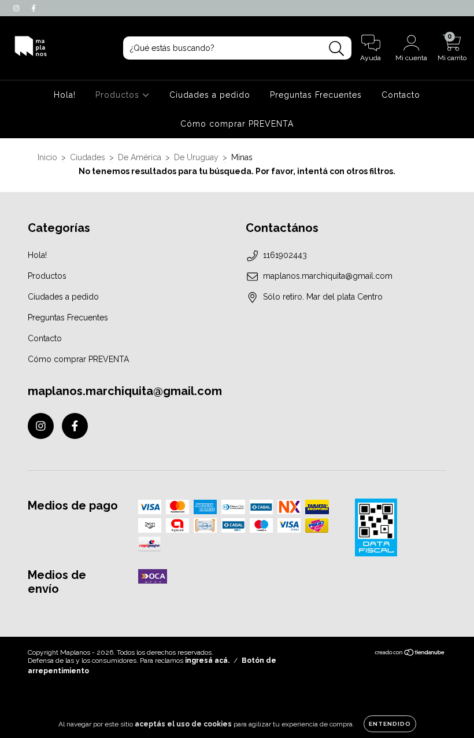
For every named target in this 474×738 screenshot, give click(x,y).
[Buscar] (336, 48)
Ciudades (87, 157)
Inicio (47, 157)
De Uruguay (196, 157)
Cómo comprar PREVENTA (237, 123)
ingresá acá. (207, 660)
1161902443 (285, 255)
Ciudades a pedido (209, 94)
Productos (118, 94)
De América (139, 157)
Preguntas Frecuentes (316, 94)
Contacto (401, 94)
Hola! (65, 94)
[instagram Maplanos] (17, 8)
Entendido (390, 724)
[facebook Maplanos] (33, 8)
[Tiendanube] (410, 654)
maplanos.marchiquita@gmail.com (327, 276)
